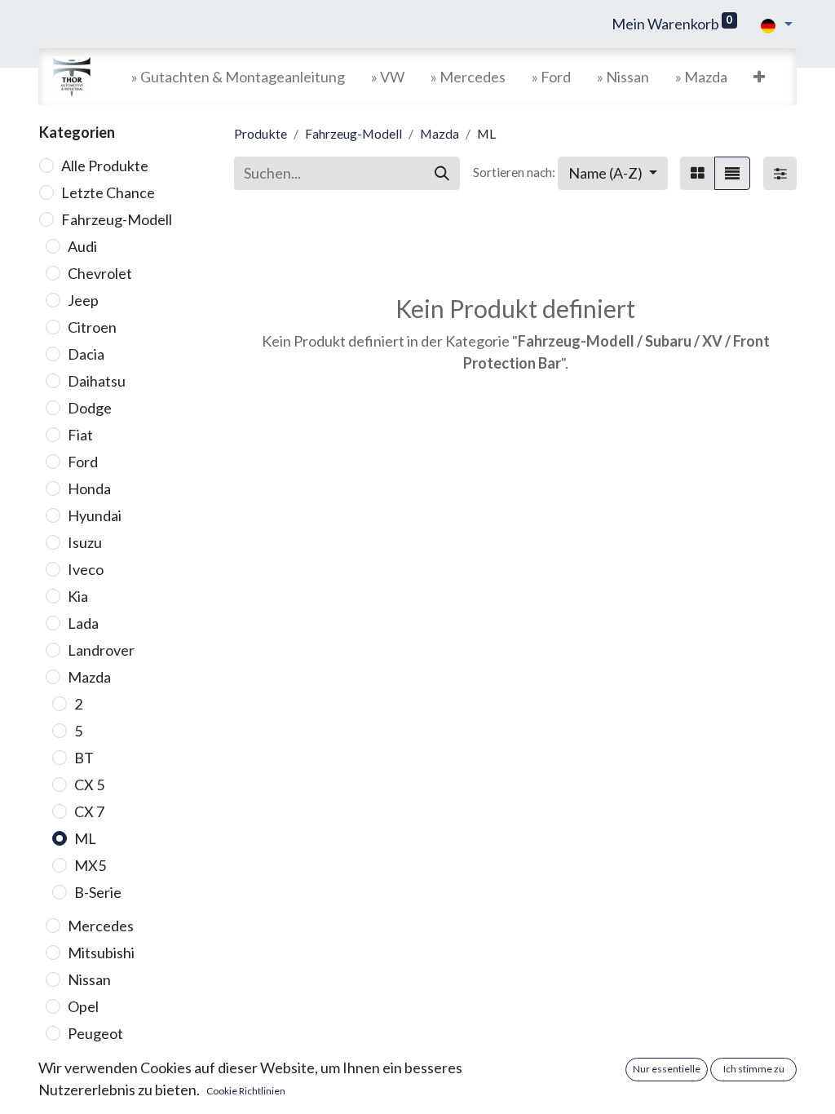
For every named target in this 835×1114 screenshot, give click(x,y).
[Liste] (732, 173)
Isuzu (85, 542)
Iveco (86, 569)
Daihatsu (97, 381)
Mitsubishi (101, 952)
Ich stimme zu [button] (753, 1069)
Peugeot (95, 1033)
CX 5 (89, 785)
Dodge (90, 408)
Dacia (86, 354)
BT (84, 758)
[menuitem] (238, 77)
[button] (759, 77)
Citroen (92, 327)
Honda (89, 488)
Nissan (89, 979)
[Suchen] (442, 173)
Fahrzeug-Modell (116, 219)
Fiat (80, 435)
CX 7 (89, 811)
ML (85, 838)
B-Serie (97, 892)
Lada (83, 623)
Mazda (89, 677)
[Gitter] (697, 173)
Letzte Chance (108, 192)
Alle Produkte (104, 166)
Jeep (83, 300)
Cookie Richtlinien (245, 1091)
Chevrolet (100, 273)
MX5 (90, 865)
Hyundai (94, 515)
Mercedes (101, 926)
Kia (78, 596)
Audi (82, 246)
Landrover (101, 650)
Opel (83, 1006)
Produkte (260, 133)
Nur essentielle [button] (666, 1069)
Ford (83, 462)
